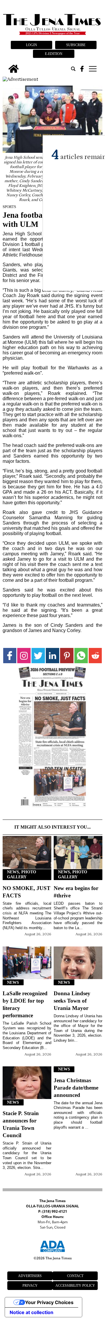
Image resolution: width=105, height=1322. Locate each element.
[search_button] (73, 69)
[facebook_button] (82, 69)
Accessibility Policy (75, 1286)
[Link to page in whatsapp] (81, 655)
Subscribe (75, 45)
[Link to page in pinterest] (67, 655)
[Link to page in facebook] (10, 655)
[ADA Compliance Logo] (52, 1253)
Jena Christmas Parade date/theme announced (76, 1087)
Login (31, 45)
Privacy (30, 1286)
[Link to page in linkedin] (52, 655)
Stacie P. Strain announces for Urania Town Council (21, 1124)
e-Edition (53, 54)
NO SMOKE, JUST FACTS (26, 892)
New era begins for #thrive (76, 892)
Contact (75, 1276)
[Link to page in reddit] (95, 655)
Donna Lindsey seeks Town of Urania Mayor (72, 1000)
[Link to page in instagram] (24, 655)
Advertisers (30, 1276)
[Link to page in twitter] (38, 655)
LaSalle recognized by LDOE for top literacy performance (25, 1004)
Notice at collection (31, 1312)
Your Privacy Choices (49, 1302)
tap (92, 68)
